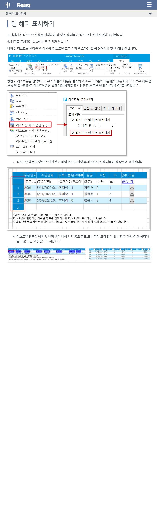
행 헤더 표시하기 (16, 13)
